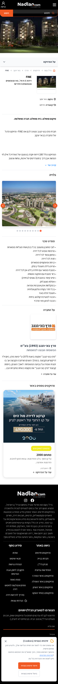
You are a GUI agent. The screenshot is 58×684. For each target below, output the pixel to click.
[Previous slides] (55, 205)
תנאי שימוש (15, 558)
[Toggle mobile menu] (54, 4)
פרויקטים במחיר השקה (42, 593)
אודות (15, 552)
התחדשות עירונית (43, 570)
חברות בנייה (42, 558)
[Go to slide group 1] (41, 231)
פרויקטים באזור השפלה (43, 581)
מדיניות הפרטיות (46, 655)
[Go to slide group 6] (28, 231)
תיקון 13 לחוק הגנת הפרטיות (15, 572)
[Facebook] (32, 500)
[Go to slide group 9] (20, 231)
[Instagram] (25, 500)
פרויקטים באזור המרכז (42, 575)
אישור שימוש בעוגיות (29, 665)
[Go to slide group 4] (33, 231)
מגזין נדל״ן (43, 564)
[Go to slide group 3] (35, 231)
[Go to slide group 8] (22, 231)
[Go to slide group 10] (17, 231)
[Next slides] (3, 205)
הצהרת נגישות (15, 564)
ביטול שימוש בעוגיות (29, 673)
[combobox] (35, 13)
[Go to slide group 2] (38, 231)
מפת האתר (15, 579)
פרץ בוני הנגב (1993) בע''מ (38, 346)
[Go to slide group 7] (25, 231)
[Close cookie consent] (6, 641)
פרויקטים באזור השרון (43, 587)
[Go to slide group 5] (30, 231)
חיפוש (6, 13)
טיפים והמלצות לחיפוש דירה (15, 587)
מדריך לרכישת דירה (15, 595)
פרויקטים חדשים (43, 552)
